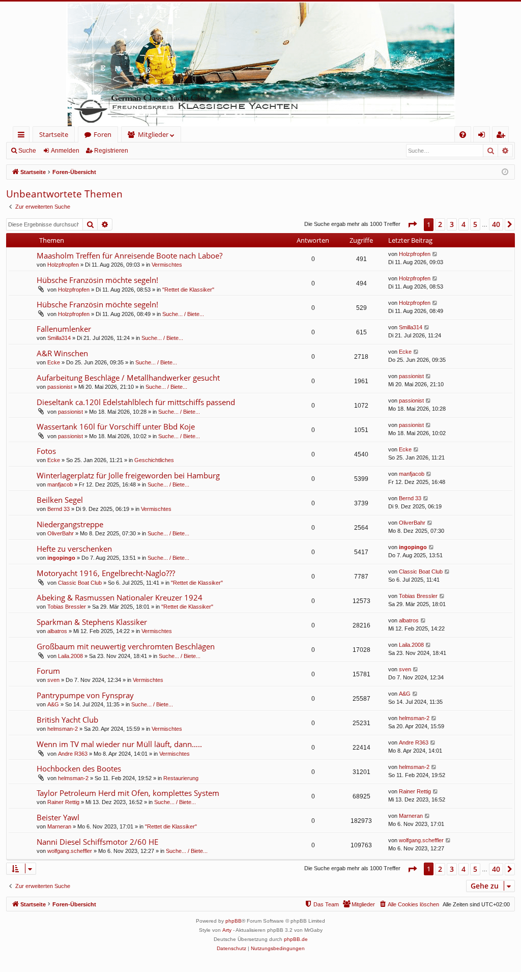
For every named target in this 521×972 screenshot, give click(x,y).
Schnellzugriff (23, 136)
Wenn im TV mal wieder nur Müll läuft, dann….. (119, 744)
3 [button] (452, 224)
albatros (57, 631)
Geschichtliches (154, 460)
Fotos (46, 451)
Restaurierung (180, 778)
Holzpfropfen (63, 265)
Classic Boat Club (80, 583)
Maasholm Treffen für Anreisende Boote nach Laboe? (129, 255)
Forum (48, 671)
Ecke (53, 362)
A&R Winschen (62, 353)
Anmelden (65, 150)
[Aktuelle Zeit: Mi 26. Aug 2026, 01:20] (505, 172)
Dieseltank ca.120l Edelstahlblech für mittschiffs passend (136, 402)
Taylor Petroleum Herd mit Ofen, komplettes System (128, 793)
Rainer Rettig (63, 802)
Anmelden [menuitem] (483, 136)
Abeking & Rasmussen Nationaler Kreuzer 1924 (119, 597)
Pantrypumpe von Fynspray (85, 695)
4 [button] (463, 224)
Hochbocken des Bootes (79, 768)
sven (53, 680)
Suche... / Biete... (183, 314)
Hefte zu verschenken (74, 549)
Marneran (59, 826)
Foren (102, 134)
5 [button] (475, 224)
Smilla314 (59, 338)
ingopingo (61, 558)
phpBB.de (296, 939)
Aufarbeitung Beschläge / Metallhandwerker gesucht (128, 378)
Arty (226, 930)
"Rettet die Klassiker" (188, 290)
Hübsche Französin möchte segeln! (97, 280)
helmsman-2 (62, 729)
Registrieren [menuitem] (502, 136)
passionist (59, 387)
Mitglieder (153, 134)
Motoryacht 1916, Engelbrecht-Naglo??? (106, 573)
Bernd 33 (58, 509)
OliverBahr (60, 533)
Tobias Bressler (66, 607)
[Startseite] (260, 64)
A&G (53, 704)
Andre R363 (73, 754)
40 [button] (496, 224)
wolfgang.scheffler (69, 851)
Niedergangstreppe (70, 524)
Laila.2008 (70, 656)
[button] (412, 224)
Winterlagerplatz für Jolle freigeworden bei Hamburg (128, 475)
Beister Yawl (58, 817)
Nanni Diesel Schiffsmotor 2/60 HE (97, 842)
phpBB (233, 921)
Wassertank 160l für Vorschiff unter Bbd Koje (116, 426)
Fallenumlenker (64, 329)
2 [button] (440, 224)
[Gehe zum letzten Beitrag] (435, 254)
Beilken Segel (60, 500)
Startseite (53, 134)
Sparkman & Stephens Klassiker (92, 622)
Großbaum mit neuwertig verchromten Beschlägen (126, 646)
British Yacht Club (67, 719)
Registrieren (111, 150)
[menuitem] (463, 134)
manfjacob (60, 484)
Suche (27, 150)
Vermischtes (167, 265)
